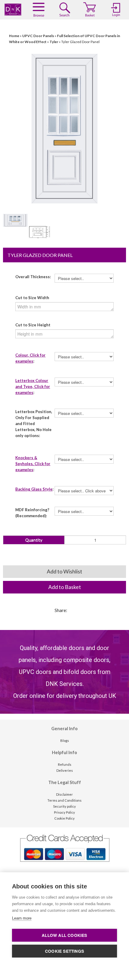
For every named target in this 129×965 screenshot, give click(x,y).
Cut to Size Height (32, 324)
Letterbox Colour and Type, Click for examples (32, 386)
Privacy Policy (64, 812)
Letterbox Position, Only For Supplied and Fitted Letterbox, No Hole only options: (33, 423)
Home (14, 36)
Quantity (33, 539)
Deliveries (64, 770)
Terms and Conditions (64, 800)
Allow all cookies (64, 935)
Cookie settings (64, 951)
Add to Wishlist (64, 571)
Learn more (22, 918)
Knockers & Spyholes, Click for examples (32, 463)
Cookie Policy (64, 818)
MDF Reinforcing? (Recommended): (32, 512)
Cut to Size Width (32, 297)
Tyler (54, 41)
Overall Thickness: (33, 276)
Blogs (64, 740)
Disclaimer (64, 794)
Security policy (64, 806)
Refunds (64, 764)
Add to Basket (64, 587)
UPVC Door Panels (38, 36)
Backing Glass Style (33, 489)
